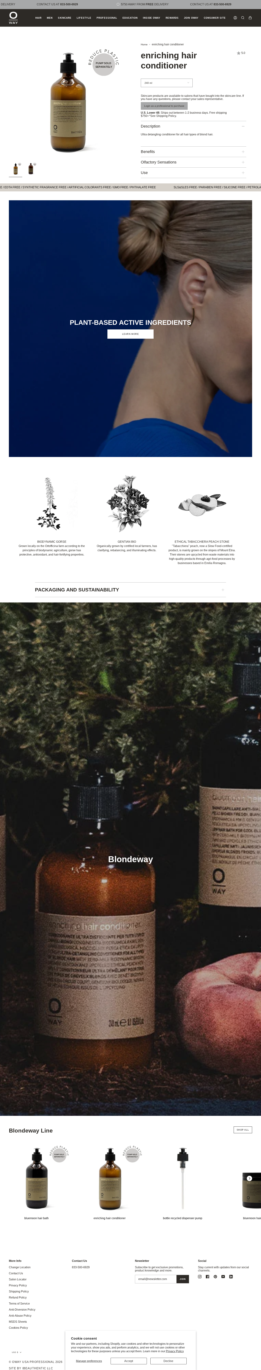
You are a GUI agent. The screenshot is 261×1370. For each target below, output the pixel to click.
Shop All (243, 1130)
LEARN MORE (130, 334)
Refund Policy (18, 1297)
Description (150, 126)
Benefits (148, 151)
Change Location (20, 1267)
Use (144, 172)
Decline (168, 1361)
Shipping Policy (166, 115)
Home (144, 44)
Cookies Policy (18, 1327)
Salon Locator (17, 1279)
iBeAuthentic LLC (37, 1368)
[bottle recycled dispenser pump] (182, 1178)
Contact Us (16, 1273)
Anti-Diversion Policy (22, 1309)
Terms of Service (19, 1303)
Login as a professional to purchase (164, 105)
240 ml (148, 82)
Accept (128, 1361)
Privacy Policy (175, 1351)
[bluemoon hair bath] (36, 1178)
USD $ (15, 1352)
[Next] (249, 1178)
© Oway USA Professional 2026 (36, 1361)
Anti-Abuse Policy (20, 1315)
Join (183, 1279)
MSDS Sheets (18, 1321)
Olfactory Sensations (158, 162)
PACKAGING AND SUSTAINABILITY (77, 590)
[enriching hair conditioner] (109, 1178)
